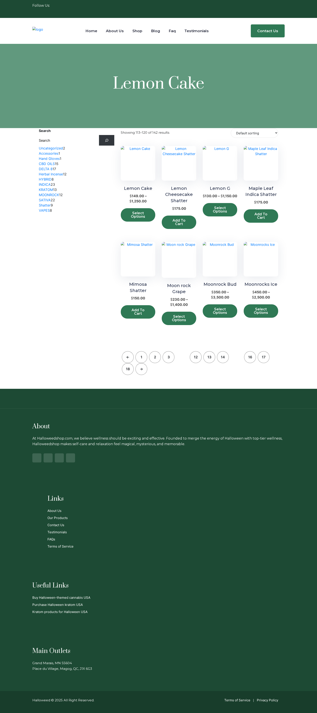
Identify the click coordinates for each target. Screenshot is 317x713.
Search (45, 131)
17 (263, 357)
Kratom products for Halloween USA (60, 612)
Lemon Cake (138, 188)
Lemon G (220, 188)
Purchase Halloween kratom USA (57, 605)
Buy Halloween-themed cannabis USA (61, 597)
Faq (172, 31)
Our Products (57, 518)
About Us (115, 31)
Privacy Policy (267, 700)
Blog (155, 31)
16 (250, 357)
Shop (137, 31)
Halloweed (41, 700)
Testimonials (196, 31)
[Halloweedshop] (37, 29)
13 (209, 357)
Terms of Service (60, 546)
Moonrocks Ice (261, 284)
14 (223, 357)
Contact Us (267, 31)
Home (91, 31)
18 (128, 369)
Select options (138, 215)
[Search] (106, 140)
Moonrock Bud (220, 284)
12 (196, 357)
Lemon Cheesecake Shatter (179, 194)
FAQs (51, 539)
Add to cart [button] (179, 222)
